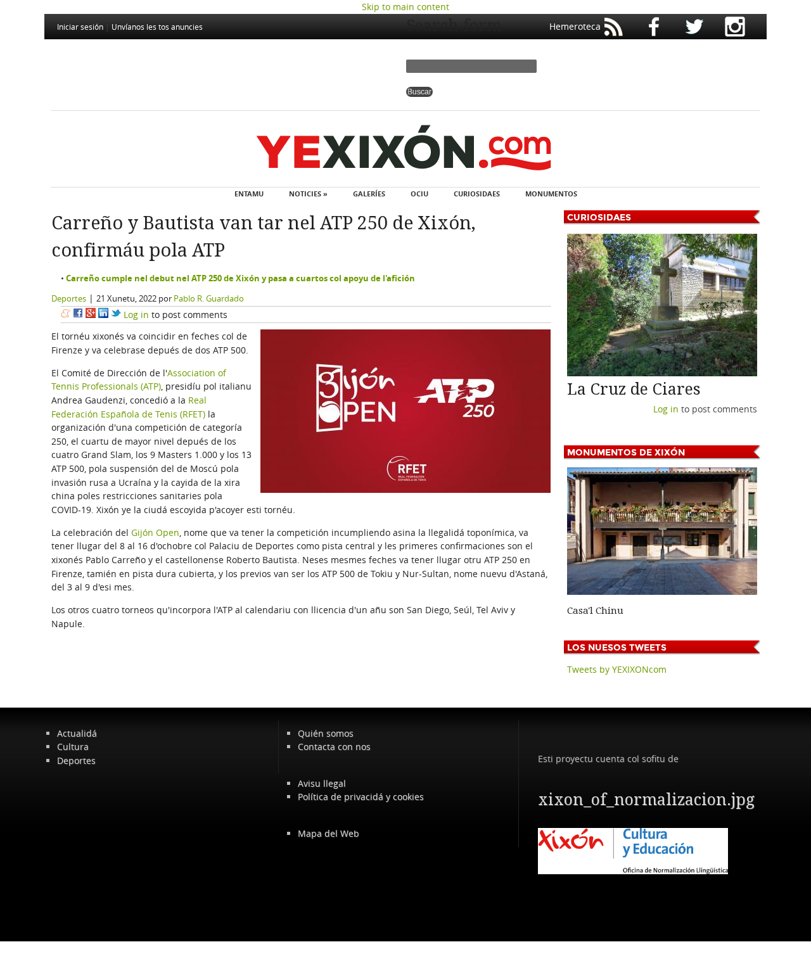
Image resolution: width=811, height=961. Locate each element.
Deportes (68, 298)
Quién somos (326, 733)
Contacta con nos (334, 747)
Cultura (73, 747)
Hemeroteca (575, 26)
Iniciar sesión (80, 27)
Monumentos (551, 193)
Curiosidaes (477, 193)
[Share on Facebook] (78, 315)
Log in (136, 315)
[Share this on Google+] (91, 315)
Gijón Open (155, 532)
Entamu (249, 193)
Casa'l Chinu (595, 610)
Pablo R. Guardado (209, 298)
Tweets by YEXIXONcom (617, 669)
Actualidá (77, 733)
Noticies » (308, 193)
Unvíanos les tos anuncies (157, 27)
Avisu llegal (322, 783)
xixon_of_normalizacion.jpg (646, 800)
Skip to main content (405, 7)
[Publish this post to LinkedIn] (103, 315)
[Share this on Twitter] (116, 315)
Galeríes (369, 193)
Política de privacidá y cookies (361, 797)
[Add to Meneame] (65, 315)
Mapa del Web (328, 833)
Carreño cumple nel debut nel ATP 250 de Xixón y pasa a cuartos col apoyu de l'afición (240, 278)
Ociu (419, 193)
